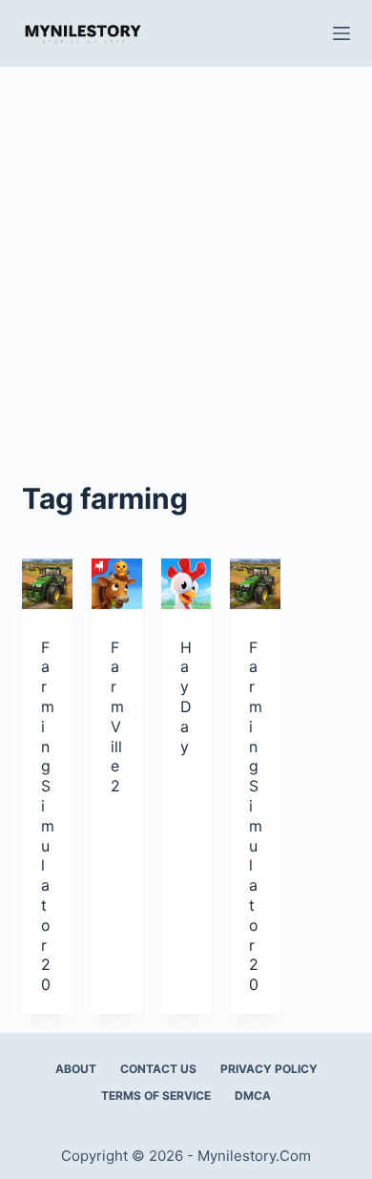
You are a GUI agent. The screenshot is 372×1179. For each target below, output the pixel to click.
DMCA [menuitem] (253, 1095)
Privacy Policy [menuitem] (269, 1069)
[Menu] (341, 33)
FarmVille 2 (117, 717)
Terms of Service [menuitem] (156, 1095)
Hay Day (186, 697)
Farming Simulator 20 (47, 816)
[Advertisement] (186, 262)
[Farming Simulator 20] (47, 583)
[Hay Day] (186, 583)
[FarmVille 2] (117, 583)
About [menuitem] (75, 1069)
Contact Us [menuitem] (158, 1069)
